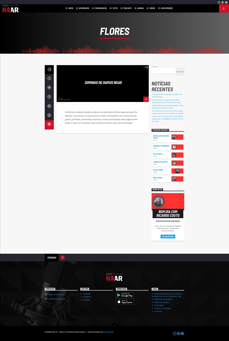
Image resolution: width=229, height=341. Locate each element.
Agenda (140, 8)
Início (70, 8)
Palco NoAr (157, 154)
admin (60, 98)
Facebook (86, 294)
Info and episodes (168, 236)
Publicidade (159, 305)
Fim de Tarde (158, 170)
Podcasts (127, 8)
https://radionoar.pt (57, 294)
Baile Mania (157, 178)
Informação (84, 8)
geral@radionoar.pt (57, 299)
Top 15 (115, 8)
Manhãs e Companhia (161, 146)
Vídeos (152, 8)
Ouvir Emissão (167, 8)
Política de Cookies (161, 302)
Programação (101, 8)
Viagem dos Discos (160, 162)
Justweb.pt (109, 332)
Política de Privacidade (163, 299)
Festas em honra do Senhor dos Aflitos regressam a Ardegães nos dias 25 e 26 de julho (167, 118)
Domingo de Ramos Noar (103, 82)
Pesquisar (155, 66)
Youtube (86, 300)
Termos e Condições (162, 308)
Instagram (87, 297)
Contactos (158, 311)
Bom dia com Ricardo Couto (161, 137)
